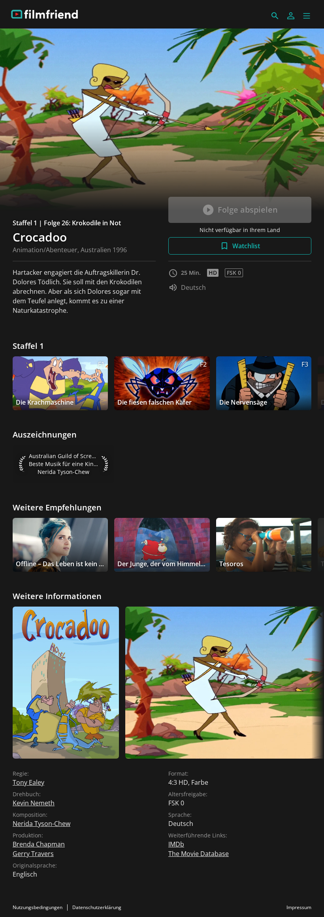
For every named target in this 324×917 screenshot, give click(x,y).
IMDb (176, 844)
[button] (307, 16)
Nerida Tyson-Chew (41, 823)
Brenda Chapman (39, 844)
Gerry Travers (33, 853)
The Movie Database (198, 853)
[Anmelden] (291, 16)
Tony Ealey (28, 782)
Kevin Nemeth (34, 803)
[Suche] (275, 16)
